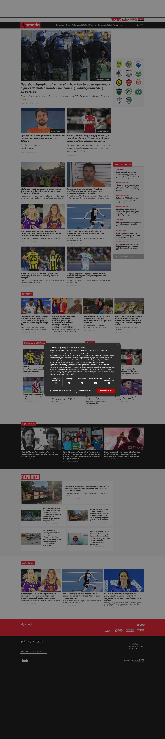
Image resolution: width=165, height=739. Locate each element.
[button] (60, 391)
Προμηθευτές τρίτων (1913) (100, 360)
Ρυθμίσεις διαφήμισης (57, 372)
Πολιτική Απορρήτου (69, 374)
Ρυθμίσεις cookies (55, 374)
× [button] (117, 345)
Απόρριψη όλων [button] (85, 391)
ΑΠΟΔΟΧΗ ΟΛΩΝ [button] (106, 391)
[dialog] (82, 369)
